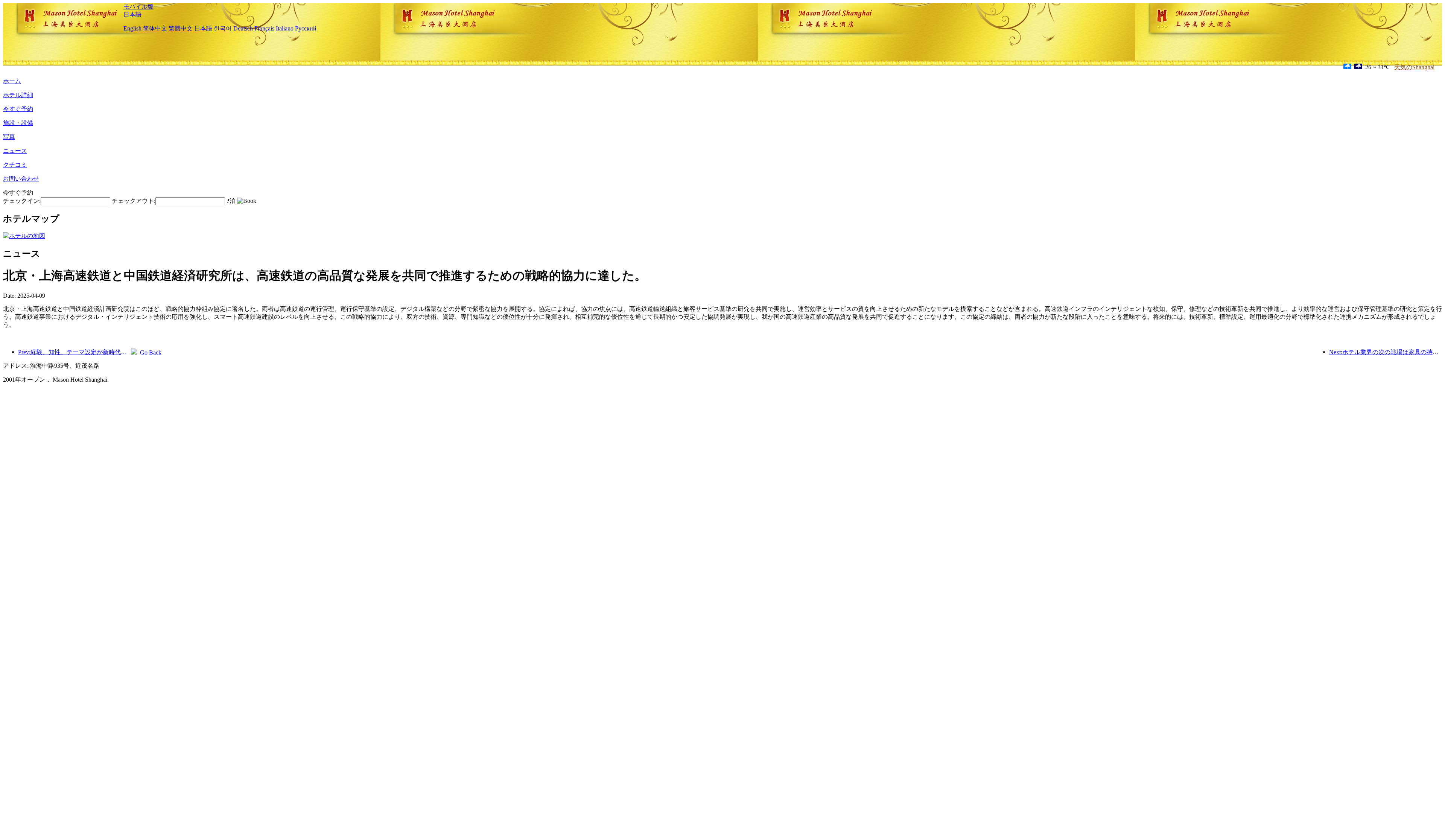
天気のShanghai (1414, 67)
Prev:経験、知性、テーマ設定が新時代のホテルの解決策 (74, 352)
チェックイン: (22, 201)
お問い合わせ (21, 178)
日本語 (132, 14)
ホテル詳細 (18, 95)
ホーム (12, 81)
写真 (9, 137)
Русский (305, 28)
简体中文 (155, 28)
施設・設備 (18, 123)
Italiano (285, 28)
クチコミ (15, 164)
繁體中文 (181, 28)
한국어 (223, 28)
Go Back (149, 352)
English (132, 28)
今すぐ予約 (18, 109)
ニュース (15, 151)
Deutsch (243, 28)
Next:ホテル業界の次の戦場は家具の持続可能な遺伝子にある (1385, 352)
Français (264, 28)
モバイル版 (138, 6)
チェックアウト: (133, 201)
